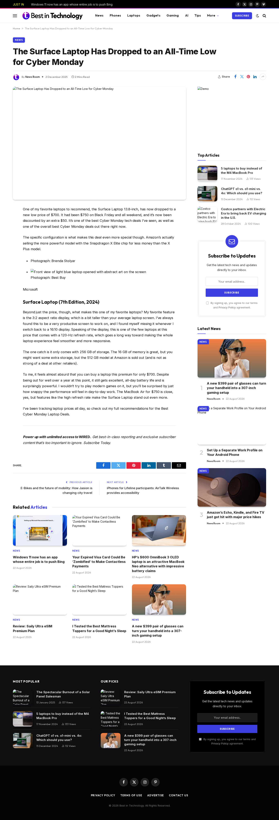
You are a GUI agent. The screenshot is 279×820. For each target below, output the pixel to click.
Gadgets (153, 15)
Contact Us (178, 795)
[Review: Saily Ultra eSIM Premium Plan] (40, 599)
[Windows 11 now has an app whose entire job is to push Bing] (40, 530)
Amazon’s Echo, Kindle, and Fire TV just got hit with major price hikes (235, 514)
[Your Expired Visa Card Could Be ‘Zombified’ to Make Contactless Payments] (99, 530)
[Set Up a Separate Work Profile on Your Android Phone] (232, 425)
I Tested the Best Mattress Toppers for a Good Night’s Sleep (99, 628)
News (99, 15)
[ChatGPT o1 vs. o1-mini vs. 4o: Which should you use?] (207, 193)
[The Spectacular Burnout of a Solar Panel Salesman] (23, 697)
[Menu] (15, 15)
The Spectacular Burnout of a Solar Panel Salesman (63, 694)
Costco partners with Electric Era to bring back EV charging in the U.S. (243, 213)
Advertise (155, 795)
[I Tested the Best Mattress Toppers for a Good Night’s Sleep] (99, 599)
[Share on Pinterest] (248, 77)
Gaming (172, 15)
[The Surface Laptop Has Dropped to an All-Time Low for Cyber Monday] (99, 143)
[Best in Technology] (52, 15)
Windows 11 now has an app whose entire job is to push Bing (72, 4)
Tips (197, 15)
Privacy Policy (227, 307)
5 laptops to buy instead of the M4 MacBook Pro (241, 170)
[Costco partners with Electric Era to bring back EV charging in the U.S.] (207, 214)
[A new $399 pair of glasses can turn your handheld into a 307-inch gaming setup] (159, 599)
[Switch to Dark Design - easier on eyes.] (257, 15)
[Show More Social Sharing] (263, 77)
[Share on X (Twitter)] (242, 77)
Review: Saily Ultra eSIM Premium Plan (32, 628)
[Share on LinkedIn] (255, 77)
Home (16, 28)
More (211, 15)
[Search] (264, 15)
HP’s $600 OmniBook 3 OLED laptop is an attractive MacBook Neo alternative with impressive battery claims (158, 564)
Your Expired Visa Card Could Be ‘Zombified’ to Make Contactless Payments (99, 561)
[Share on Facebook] (235, 77)
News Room (32, 76)
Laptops (133, 15)
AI (186, 15)
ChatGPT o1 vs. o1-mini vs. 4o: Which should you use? (241, 191)
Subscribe (242, 15)
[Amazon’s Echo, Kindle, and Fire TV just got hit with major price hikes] (232, 487)
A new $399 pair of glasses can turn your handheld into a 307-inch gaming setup (157, 630)
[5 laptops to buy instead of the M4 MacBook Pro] (207, 173)
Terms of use (131, 795)
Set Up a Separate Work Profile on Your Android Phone (234, 452)
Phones (115, 15)
